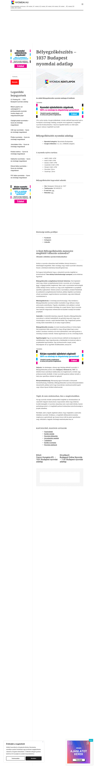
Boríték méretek (49, 434)
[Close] (42, 741)
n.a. (53, 190)
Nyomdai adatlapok (50, 445)
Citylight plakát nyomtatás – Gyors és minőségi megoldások (20, 123)
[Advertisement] (47, 27)
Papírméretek (48, 432)
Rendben (33, 758)
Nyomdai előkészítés (51, 436)
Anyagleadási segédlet (51, 438)
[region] (24, 751)
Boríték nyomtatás (50, 443)
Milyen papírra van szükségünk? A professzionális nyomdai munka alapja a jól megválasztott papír (19, 111)
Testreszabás (15, 758)
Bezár (91, 740)
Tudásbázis (48, 440)
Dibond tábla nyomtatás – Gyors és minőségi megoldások (19, 168)
